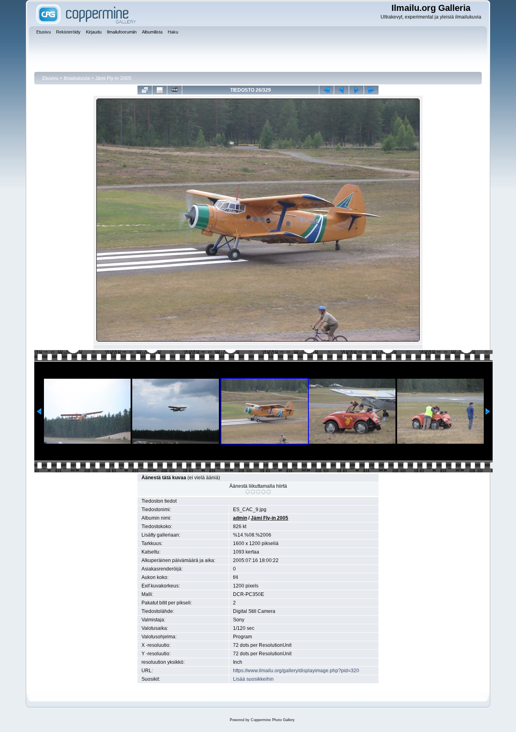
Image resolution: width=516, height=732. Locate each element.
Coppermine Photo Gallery (273, 720)
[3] (258, 492)
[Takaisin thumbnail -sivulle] (144, 90)
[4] (263, 492)
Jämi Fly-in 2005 (113, 78)
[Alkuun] (326, 90)
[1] (247, 492)
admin (240, 518)
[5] (268, 492)
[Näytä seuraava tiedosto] (356, 90)
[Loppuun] (371, 90)
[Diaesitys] (174, 90)
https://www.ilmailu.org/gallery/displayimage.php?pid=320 (296, 670)
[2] (253, 492)
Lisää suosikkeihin (253, 679)
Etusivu (50, 78)
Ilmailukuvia (77, 78)
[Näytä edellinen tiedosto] (341, 90)
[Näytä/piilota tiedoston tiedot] (159, 90)
